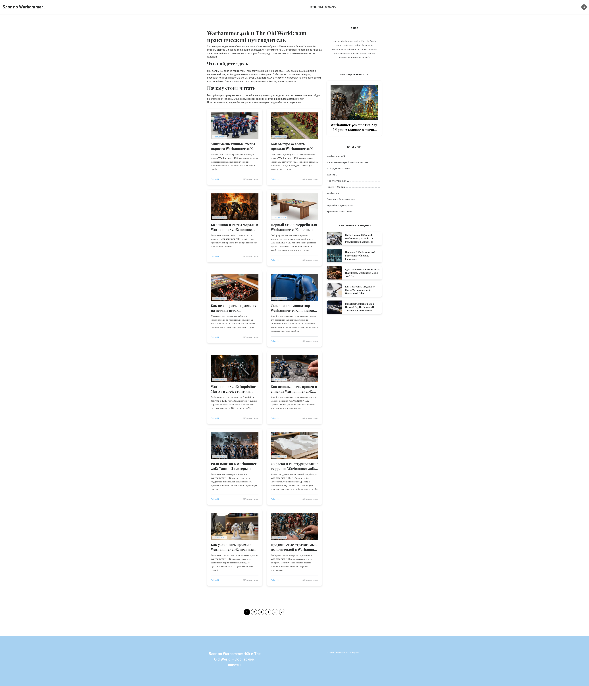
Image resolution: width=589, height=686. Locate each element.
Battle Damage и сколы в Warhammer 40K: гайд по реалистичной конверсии (359, 238)
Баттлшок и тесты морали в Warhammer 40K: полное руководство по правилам (234, 227)
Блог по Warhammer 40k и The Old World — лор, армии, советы (25, 7)
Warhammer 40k (336, 156)
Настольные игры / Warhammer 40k (347, 162)
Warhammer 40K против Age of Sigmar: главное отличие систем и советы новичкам (354, 127)
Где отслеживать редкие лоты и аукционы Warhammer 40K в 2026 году (362, 273)
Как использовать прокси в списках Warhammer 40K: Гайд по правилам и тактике (294, 389)
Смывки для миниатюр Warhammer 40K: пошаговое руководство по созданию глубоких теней (294, 308)
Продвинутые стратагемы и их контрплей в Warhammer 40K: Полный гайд (294, 547)
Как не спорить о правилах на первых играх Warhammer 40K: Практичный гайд (233, 308)
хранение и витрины (339, 211)
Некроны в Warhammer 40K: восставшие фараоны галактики (360, 255)
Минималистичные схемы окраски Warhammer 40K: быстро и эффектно (233, 146)
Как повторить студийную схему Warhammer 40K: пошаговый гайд (360, 290)
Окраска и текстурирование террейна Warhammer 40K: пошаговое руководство (294, 466)
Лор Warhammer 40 (338, 180)
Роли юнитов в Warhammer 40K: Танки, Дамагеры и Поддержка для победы (234, 466)
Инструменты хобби (338, 168)
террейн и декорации (340, 205)
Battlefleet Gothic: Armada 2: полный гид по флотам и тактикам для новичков (359, 307)
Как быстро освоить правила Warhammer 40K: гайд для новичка (292, 146)
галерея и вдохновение (341, 199)
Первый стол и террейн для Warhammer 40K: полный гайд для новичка (294, 227)
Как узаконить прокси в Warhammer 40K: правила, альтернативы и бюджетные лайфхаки (232, 547)
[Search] (584, 7)
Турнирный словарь (323, 7)
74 (282, 612)
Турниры (332, 174)
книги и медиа (336, 187)
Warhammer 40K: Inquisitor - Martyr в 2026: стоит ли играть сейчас (234, 389)
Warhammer (334, 193)
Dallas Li (215, 179)
